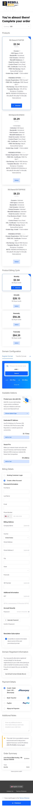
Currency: (8, 26)
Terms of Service (24, 798)
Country (6, 534)
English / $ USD (17, 786)
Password (6, 612)
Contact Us (10, 791)
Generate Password (12, 620)
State (5, 566)
